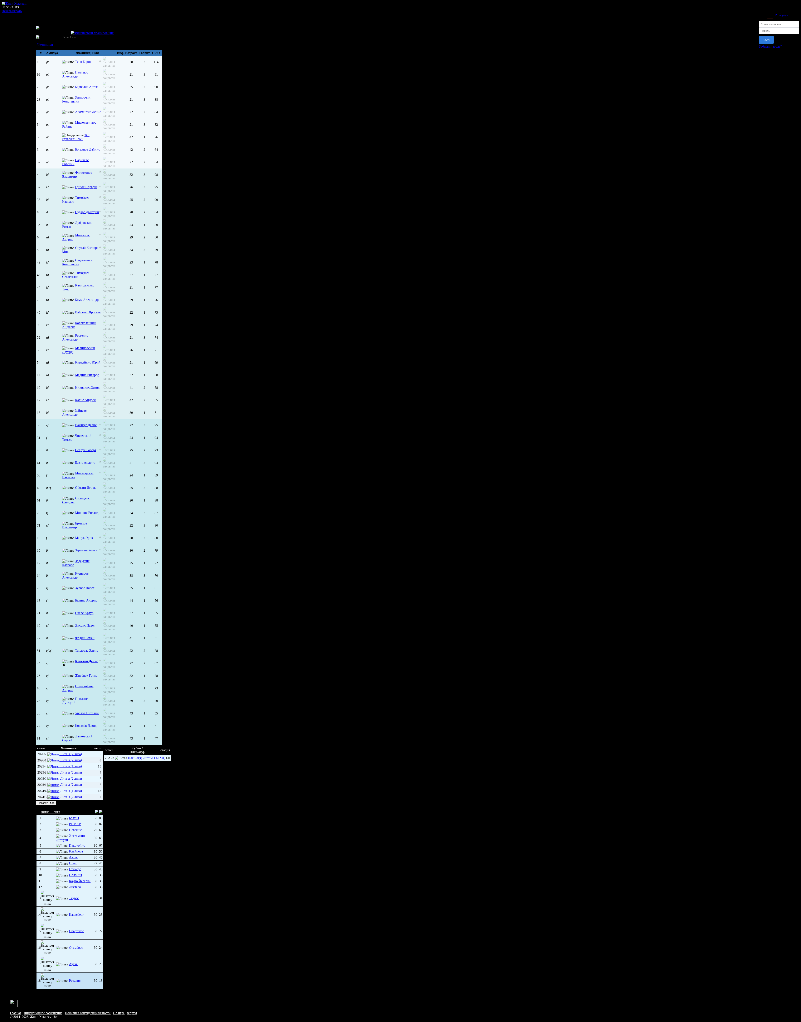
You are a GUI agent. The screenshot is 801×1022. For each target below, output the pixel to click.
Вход (770, 15)
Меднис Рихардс (87, 375)
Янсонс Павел (85, 625)
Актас (73, 857)
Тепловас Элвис (86, 650)
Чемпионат (45, 44)
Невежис (75, 830)
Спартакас (76, 931)
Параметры (44, 48)
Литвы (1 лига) (70, 766)
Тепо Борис (83, 61)
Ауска (73, 964)
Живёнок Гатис (86, 675)
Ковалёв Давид (86, 725)
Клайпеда (76, 851)
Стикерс (75, 869)
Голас (73, 863)
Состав (41, 41)
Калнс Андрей (85, 400)
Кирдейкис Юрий (88, 362)
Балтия (74, 818)
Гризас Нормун (86, 187)
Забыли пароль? (770, 46)
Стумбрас (76, 947)
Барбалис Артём (86, 87)
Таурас (74, 898)
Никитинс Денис (87, 387)
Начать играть (12, 11)
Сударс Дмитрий (87, 212)
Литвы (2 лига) (70, 754)
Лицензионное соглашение (43, 1013)
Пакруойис (77, 845)
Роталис (75, 980)
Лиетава (75, 887)
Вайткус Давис (86, 425)
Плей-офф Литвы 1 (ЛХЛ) (146, 758)
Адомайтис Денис (88, 112)
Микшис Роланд (86, 512)
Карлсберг (76, 914)
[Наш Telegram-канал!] (14, 1003)
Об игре (119, 1013)
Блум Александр (87, 299)
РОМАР (75, 824)
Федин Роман (84, 638)
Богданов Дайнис (87, 149)
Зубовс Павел (84, 588)
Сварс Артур (84, 613)
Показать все (46, 802)
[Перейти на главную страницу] (14, 3)
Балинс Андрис (86, 600)
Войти (766, 40)
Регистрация (781, 15)
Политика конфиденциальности (88, 1013)
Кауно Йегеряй (80, 881)
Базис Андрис (85, 462)
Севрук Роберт (85, 450)
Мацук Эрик (84, 537)
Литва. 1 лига (69, 37)
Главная (15, 1013)
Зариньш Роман (86, 550)
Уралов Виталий (87, 713)
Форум (132, 1013)
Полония (75, 875)
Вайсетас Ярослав (88, 312)
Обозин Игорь (85, 487)
